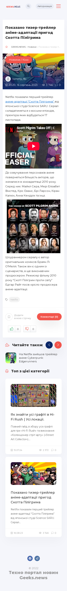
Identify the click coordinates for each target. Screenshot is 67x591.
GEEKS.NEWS (18, 46)
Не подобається (33, 329)
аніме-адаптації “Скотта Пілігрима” (30, 101)
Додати (22, 317)
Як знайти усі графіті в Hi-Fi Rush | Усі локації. (32, 417)
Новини (32, 46)
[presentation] (49, 345)
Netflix (14, 299)
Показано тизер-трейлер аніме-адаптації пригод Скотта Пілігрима (33, 497)
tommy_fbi (19, 79)
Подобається (18, 329)
